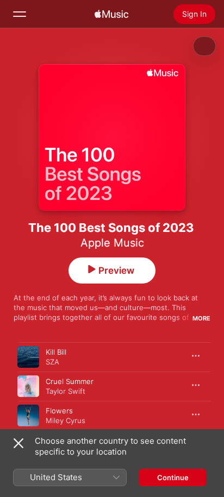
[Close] (18, 443)
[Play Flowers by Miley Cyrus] (28, 415)
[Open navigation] (20, 14)
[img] (111, 14)
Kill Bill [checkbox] (56, 352)
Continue (173, 477)
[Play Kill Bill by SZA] (28, 357)
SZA (52, 361)
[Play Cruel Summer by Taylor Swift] (28, 386)
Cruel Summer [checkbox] (70, 381)
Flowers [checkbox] (59, 410)
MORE (201, 318)
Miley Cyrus (65, 420)
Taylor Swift (65, 391)
